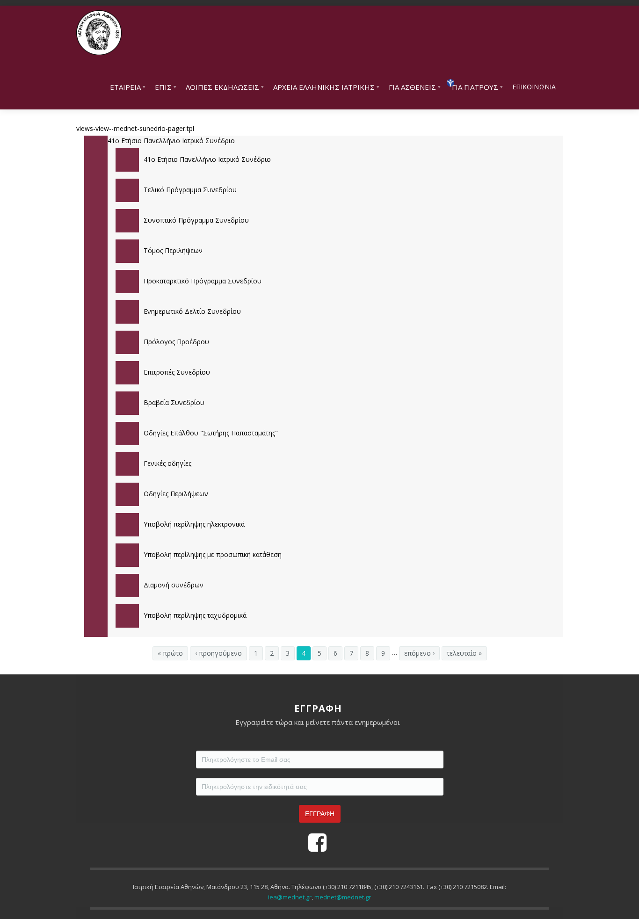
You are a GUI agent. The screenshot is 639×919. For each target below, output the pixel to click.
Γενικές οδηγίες (167, 463)
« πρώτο (170, 653)
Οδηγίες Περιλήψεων (176, 493)
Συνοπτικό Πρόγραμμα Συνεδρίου (196, 220)
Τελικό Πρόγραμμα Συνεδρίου (190, 189)
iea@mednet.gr (290, 897)
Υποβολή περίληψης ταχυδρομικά (195, 615)
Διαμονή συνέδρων (173, 584)
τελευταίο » (464, 653)
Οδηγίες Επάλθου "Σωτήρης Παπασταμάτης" (211, 432)
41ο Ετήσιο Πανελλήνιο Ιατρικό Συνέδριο (207, 159)
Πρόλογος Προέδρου (176, 341)
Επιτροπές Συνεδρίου (177, 372)
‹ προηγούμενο (218, 653)
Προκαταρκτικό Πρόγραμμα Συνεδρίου (202, 280)
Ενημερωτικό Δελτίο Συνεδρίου (192, 311)
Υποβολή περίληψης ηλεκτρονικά (194, 524)
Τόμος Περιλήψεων (173, 250)
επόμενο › (419, 653)
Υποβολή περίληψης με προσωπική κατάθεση (213, 554)
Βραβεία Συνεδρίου (174, 402)
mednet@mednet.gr (342, 897)
